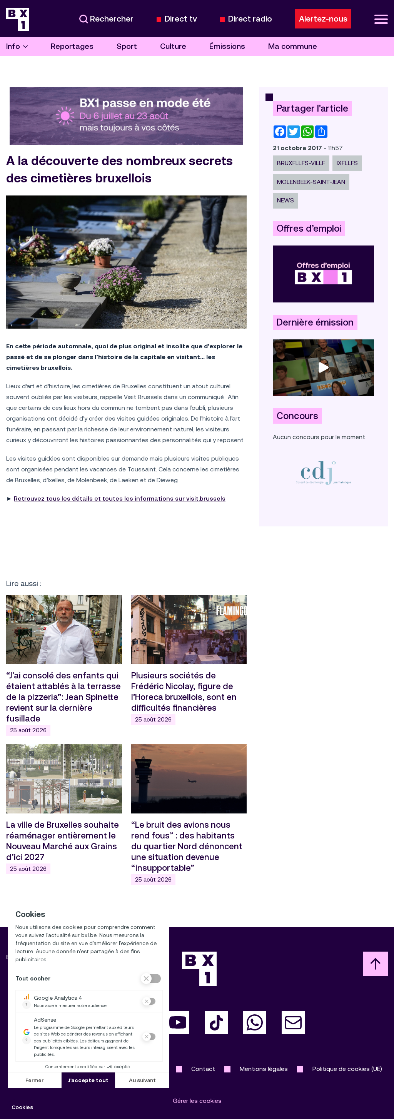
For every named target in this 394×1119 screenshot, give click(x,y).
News (285, 200)
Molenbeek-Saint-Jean (311, 181)
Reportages (72, 46)
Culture (173, 46)
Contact (203, 1068)
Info (13, 46)
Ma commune (292, 46)
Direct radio (250, 19)
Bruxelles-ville (301, 163)
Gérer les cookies (197, 1100)
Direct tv (181, 19)
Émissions (227, 46)
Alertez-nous (323, 19)
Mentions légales (264, 1068)
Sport (127, 46)
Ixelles (347, 163)
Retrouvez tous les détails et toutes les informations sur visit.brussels (119, 498)
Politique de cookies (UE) (347, 1068)
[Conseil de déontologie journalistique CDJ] (323, 473)
